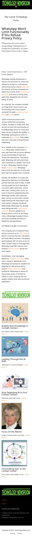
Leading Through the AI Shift (13, 360)
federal (10, 269)
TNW (11, 115)
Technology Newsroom (16, 3)
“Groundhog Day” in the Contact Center (14, 469)
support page (12, 168)
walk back (25, 87)
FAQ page (23, 233)
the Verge (15, 137)
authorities (17, 269)
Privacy (4, 500)
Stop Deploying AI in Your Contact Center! (14, 393)
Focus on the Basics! (12, 431)
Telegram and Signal (17, 259)
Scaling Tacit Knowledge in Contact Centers (15, 326)
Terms (4, 503)
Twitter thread (14, 249)
